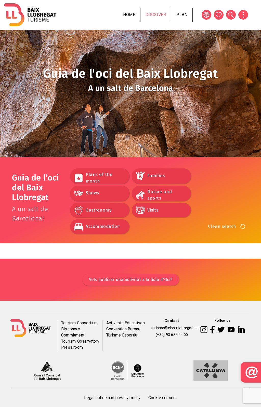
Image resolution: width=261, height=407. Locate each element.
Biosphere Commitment (72, 332)
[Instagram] (204, 329)
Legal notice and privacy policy (112, 397)
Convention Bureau (123, 329)
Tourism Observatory (80, 341)
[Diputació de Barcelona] (127, 370)
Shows (92, 192)
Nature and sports (159, 195)
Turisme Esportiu (121, 335)
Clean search (222, 226)
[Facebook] (212, 329)
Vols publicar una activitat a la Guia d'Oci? (130, 279)
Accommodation (103, 226)
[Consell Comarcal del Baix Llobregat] (47, 370)
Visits (152, 210)
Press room (72, 347)
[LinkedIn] (241, 329)
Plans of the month (99, 178)
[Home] (30, 14)
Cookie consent (162, 397)
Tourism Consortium (79, 322)
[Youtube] (231, 329)
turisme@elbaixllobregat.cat (175, 328)
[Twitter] (221, 329)
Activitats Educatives (125, 322)
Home (129, 14)
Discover (156, 14)
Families (156, 175)
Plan (181, 14)
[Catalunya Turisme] (210, 370)
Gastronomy (98, 210)
